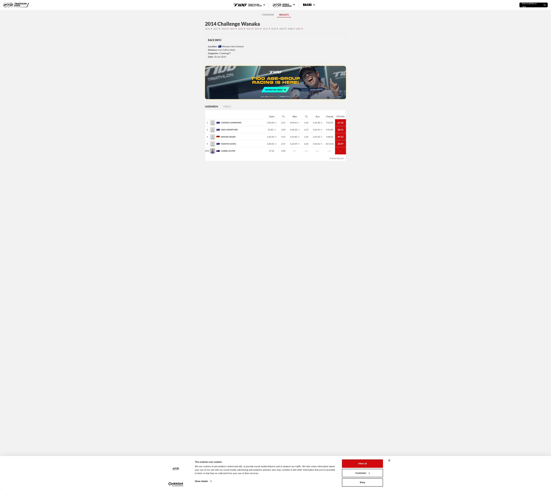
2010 (273, 28)
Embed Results (336, 158)
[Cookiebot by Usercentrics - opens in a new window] (175, 484)
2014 (240, 28)
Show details (201, 481)
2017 (215, 28)
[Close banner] (389, 460)
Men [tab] (227, 106)
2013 (248, 28)
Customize (360, 473)
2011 (265, 28)
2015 (232, 28)
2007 (298, 28)
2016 (224, 28)
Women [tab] (211, 106)
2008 (290, 28)
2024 (207, 28)
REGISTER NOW (275, 82)
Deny (362, 482)
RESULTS (284, 14)
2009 (281, 28)
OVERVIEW (268, 14)
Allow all (362, 463)
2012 (257, 28)
